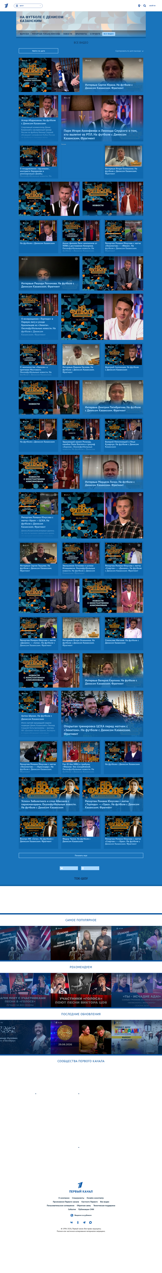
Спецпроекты (78, 1198)
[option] (81, 943)
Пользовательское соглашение (60, 1205)
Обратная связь (84, 1205)
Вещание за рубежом (83, 1215)
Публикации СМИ (86, 1209)
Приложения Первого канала (66, 1201)
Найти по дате (38, 51)
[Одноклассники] (90, 868)
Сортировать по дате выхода (128, 51)
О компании (63, 1198)
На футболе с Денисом (42, 19)
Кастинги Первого (90, 1201)
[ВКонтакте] (69, 868)
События (72, 1209)
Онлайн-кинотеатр (95, 1198)
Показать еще (81, 855)
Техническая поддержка (104, 1205)
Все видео (104, 1201)
